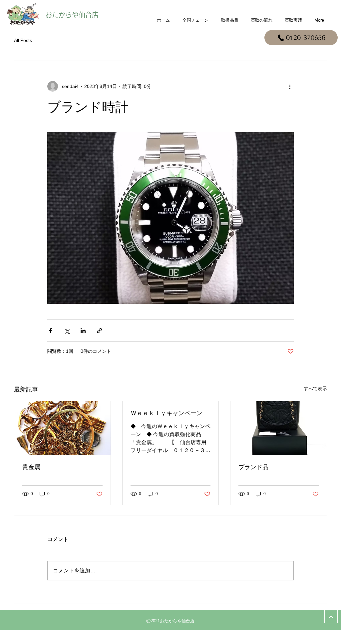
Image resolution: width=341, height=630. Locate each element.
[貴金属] (62, 428)
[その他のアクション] (290, 86)
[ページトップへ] (331, 616)
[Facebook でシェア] (50, 330)
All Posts (23, 40)
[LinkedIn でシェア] (83, 330)
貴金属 (31, 467)
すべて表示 (315, 388)
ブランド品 (253, 467)
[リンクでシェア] (99, 330)
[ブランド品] (278, 428)
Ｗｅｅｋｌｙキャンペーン (166, 413)
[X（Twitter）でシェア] (67, 330)
